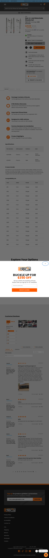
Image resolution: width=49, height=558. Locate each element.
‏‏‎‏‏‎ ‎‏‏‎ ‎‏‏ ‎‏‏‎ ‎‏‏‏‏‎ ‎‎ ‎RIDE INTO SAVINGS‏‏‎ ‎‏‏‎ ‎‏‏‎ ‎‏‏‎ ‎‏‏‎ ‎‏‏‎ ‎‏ (24, 290)
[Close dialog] (45, 263)
